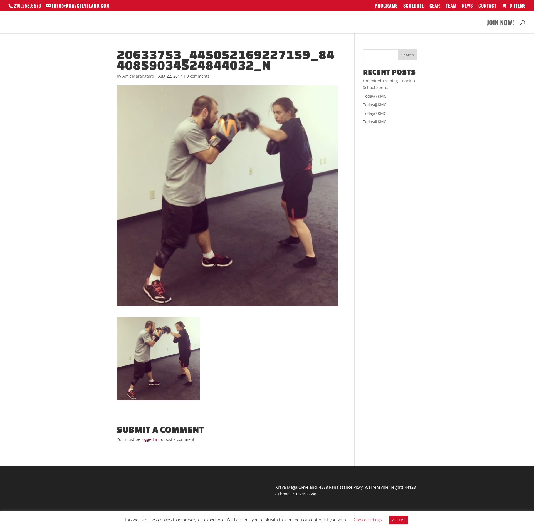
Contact (487, 6)
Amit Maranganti (138, 76)
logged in (150, 439)
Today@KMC (374, 96)
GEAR (434, 6)
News (467, 6)
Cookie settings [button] (368, 519)
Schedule (413, 6)
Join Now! (500, 23)
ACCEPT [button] (398, 519)
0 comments (198, 76)
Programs (386, 6)
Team (451, 6)
